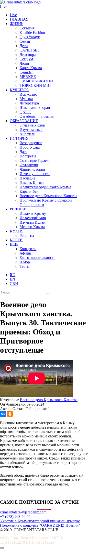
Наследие (27, 178)
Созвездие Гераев (34, 160)
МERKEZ (28, 77)
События (27, 28)
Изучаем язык (31, 130)
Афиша (26, 253)
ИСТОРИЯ (19, 138)
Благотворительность (37, 257)
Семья (25, 41)
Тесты (25, 266)
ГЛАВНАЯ (19, 19)
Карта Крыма (31, 68)
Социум (26, 59)
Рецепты (27, 235)
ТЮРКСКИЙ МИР (36, 85)
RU (12, 275)
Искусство (28, 94)
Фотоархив (29, 165)
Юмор (25, 262)
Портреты (28, 156)
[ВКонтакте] (3, 414)
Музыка (26, 99)
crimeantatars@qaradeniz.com (23, 512)
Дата (23, 152)
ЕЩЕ (14, 244)
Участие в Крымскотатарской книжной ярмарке (40, 521)
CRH (14, 283)
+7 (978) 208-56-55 (15, 516)
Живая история (32, 169)
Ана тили (27, 134)
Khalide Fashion (32, 32)
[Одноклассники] (10, 414)
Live (3, 6)
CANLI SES (30, 50)
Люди (24, 63)
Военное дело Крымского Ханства (48, 196)
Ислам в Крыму (33, 213)
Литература (29, 103)
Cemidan (26, 72)
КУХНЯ (17, 231)
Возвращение (31, 143)
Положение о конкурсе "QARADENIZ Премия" (40, 525)
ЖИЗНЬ (16, 24)
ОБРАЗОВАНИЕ (24, 121)
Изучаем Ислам (32, 222)
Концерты (28, 249)
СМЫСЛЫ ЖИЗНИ (36, 81)
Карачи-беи (29, 191)
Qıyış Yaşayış (30, 37)
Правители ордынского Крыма (45, 187)
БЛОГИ (16, 240)
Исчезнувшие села (35, 174)
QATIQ (26, 112)
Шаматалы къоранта (37, 107)
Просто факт (30, 147)
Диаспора (28, 54)
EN (12, 279)
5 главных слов (32, 125)
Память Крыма (32, 182)
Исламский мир (33, 218)
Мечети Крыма (32, 227)
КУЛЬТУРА (19, 90)
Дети (24, 46)
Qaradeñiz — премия (37, 116)
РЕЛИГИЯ (19, 209)
